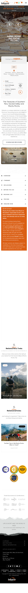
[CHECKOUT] (21, 3)
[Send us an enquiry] (17, 3)
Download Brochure (14, 142)
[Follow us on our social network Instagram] (14, 566)
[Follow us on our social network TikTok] (19, 566)
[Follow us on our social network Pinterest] (12, 566)
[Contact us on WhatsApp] (19, 3)
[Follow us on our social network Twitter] (10, 566)
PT (12, 2)
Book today (10, 8)
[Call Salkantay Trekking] (15, 3)
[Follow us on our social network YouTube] (17, 566)
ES (10, 2)
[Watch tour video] (20, 92)
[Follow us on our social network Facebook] (8, 566)
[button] (25, 380)
